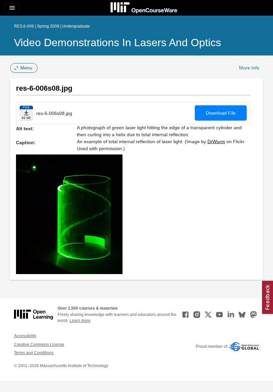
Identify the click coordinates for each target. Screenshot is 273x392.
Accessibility (25, 336)
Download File (221, 113)
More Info (249, 67)
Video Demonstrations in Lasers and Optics (117, 43)
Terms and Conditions (34, 352)
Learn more (80, 320)
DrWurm (216, 141)
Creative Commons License (39, 344)
